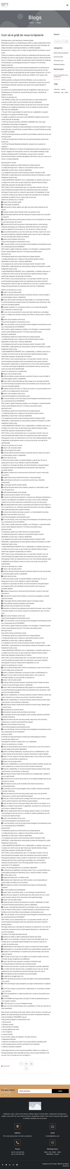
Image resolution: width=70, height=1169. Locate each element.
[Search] (66, 41)
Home (31, 23)
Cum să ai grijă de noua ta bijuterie (61, 75)
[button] (67, 5)
